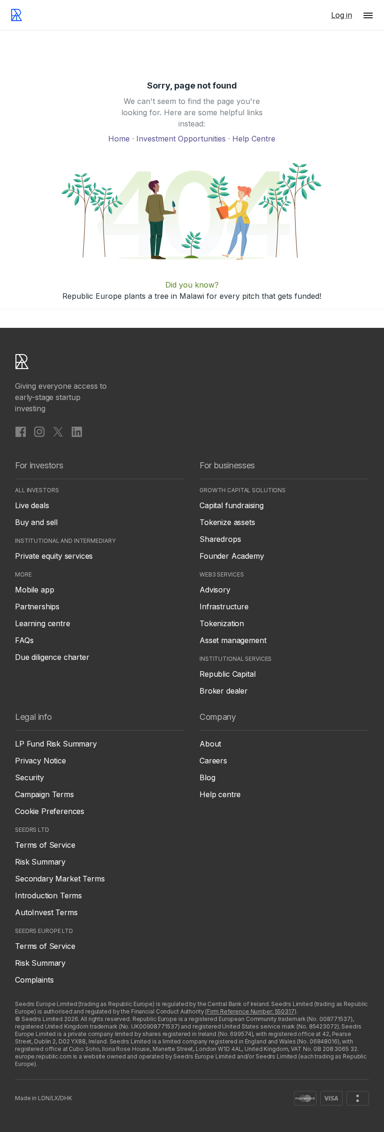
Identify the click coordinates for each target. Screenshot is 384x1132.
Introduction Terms (48, 895)
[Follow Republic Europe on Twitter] (58, 431)
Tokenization (221, 623)
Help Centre (253, 138)
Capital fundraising (231, 505)
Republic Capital (227, 674)
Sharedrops (220, 539)
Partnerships (37, 606)
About (210, 743)
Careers (213, 760)
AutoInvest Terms (46, 912)
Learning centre (42, 623)
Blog (207, 777)
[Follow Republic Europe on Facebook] (20, 431)
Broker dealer (223, 690)
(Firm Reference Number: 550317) (250, 1011)
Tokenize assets (227, 522)
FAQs (24, 640)
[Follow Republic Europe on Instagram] (39, 431)
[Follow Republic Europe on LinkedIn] (76, 431)
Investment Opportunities (182, 138)
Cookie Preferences (49, 811)
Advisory (214, 589)
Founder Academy (231, 556)
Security (29, 777)
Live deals (32, 505)
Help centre (220, 794)
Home (120, 138)
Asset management (232, 640)
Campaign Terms (44, 794)
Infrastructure (224, 606)
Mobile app (34, 589)
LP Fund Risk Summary (56, 743)
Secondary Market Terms (59, 878)
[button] (368, 15)
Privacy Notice (40, 760)
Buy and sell (36, 522)
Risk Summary (40, 861)
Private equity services (54, 556)
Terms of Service (45, 845)
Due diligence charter (52, 657)
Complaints (34, 979)
